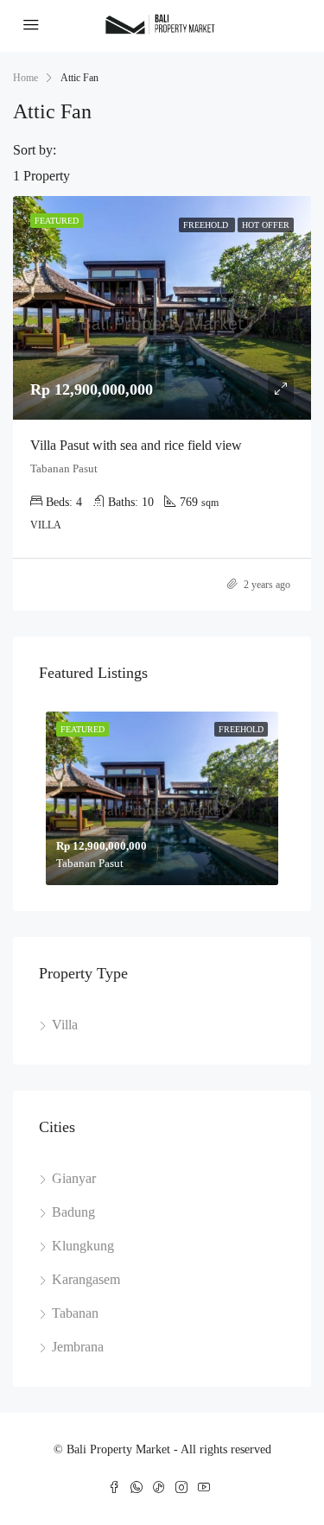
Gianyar (74, 1178)
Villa (65, 1024)
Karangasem (86, 1279)
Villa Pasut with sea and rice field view (136, 445)
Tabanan (75, 1313)
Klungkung (83, 1245)
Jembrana (78, 1346)
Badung (73, 1212)
